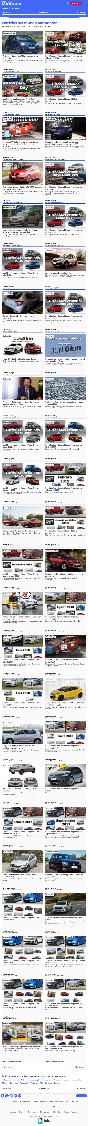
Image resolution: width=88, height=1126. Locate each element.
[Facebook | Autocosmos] (2, 1096)
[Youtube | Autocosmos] (11, 1096)
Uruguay (66, 1112)
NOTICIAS (7, 12)
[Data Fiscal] (40, 1121)
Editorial (10, 8)
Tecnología (7, 119)
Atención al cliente (24, 1101)
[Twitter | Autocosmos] (7, 1096)
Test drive (7, 164)
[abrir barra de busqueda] (68, 3)
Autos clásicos (21, 1080)
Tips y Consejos (10, 76)
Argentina (13, 1112)
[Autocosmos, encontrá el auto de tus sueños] (11, 3)
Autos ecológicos (35, 1080)
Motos (4, 1083)
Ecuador (35, 1112)
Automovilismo (7, 1080)
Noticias (17, 8)
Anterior (8, 1067)
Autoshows (48, 1080)
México (54, 1112)
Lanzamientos (9, 33)
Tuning (56, 1083)
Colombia (27, 1112)
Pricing (67, 1101)
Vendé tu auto (75, 3)
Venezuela (74, 1112)
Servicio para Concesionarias (41, 1107)
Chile (20, 1112)
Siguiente (79, 1067)
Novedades (50, 250)
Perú (59, 1112)
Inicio (4, 8)
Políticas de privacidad (56, 1101)
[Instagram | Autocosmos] (15, 1096)
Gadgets (57, 1080)
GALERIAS (81, 12)
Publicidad (75, 1101)
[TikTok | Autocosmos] (19, 1096)
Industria (49, 33)
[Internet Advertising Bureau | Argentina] (47, 1120)
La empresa (13, 1101)
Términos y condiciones (40, 1101)
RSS (54, 1107)
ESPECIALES (44, 12)
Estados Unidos (44, 1112)
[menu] (85, 3)
